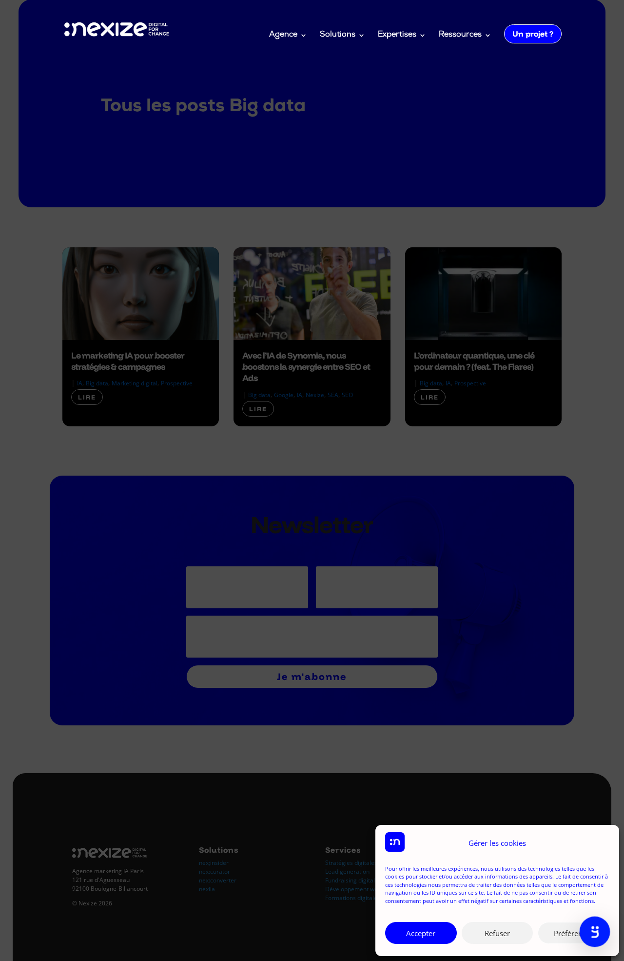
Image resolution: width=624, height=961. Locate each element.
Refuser (497, 933)
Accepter (420, 933)
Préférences (573, 933)
